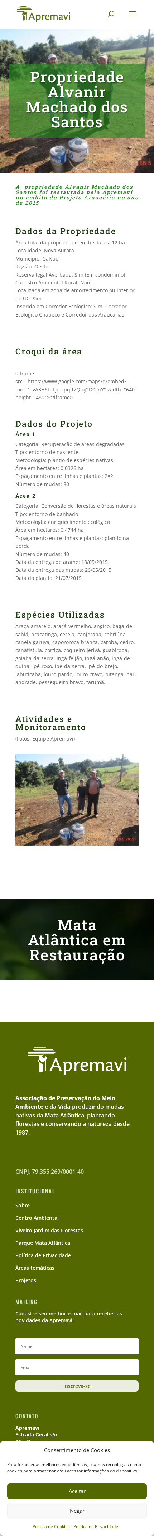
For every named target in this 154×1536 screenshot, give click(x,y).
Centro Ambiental (37, 1217)
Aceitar (77, 1491)
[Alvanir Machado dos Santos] (77, 845)
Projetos (25, 1280)
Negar (77, 1510)
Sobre (22, 1205)
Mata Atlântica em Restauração (77, 939)
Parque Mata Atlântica (42, 1242)
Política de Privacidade (95, 1527)
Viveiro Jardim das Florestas (49, 1230)
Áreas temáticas (34, 1267)
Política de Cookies (51, 1527)
